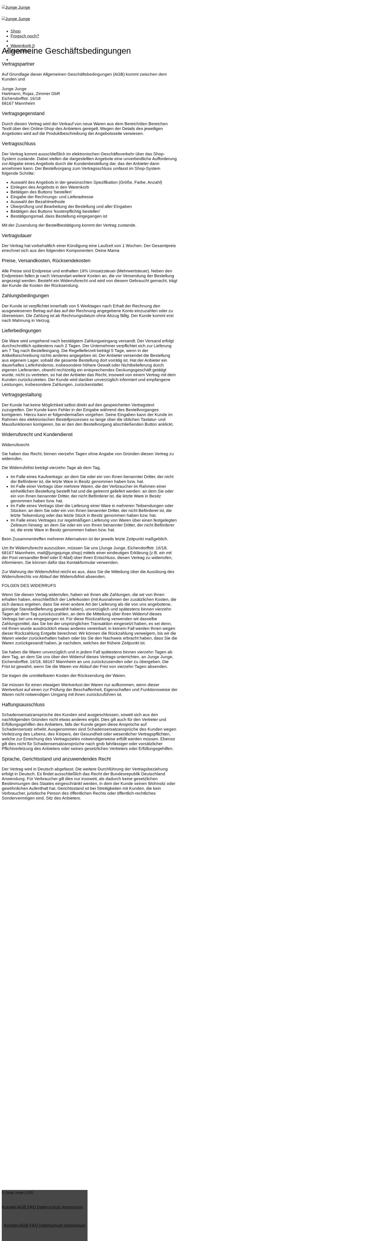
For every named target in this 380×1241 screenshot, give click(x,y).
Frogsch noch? (25, 36)
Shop (16, 31)
